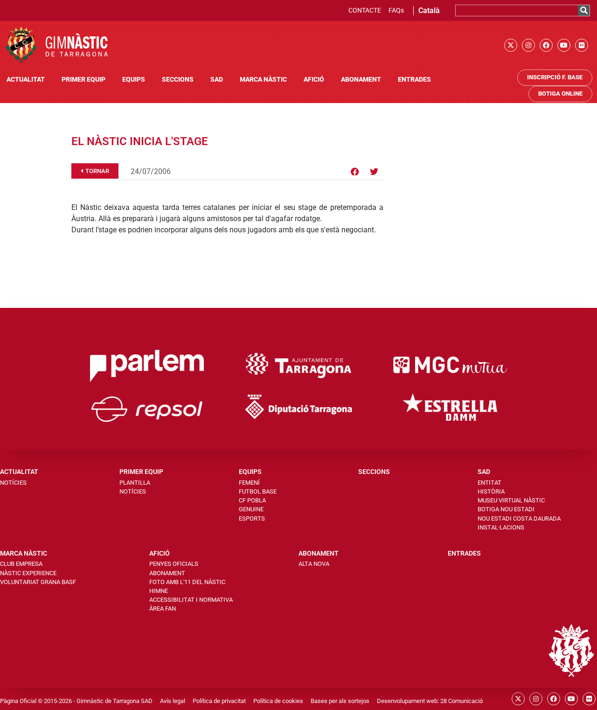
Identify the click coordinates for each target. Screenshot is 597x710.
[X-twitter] (510, 45)
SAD (216, 80)
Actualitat (26, 80)
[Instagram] (528, 45)
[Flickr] (581, 45)
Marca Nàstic (263, 80)
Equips (133, 80)
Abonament (361, 80)
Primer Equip (83, 80)
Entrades (414, 80)
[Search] (584, 10)
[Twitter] (374, 171)
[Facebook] (546, 45)
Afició (314, 80)
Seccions (178, 80)
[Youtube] (563, 45)
